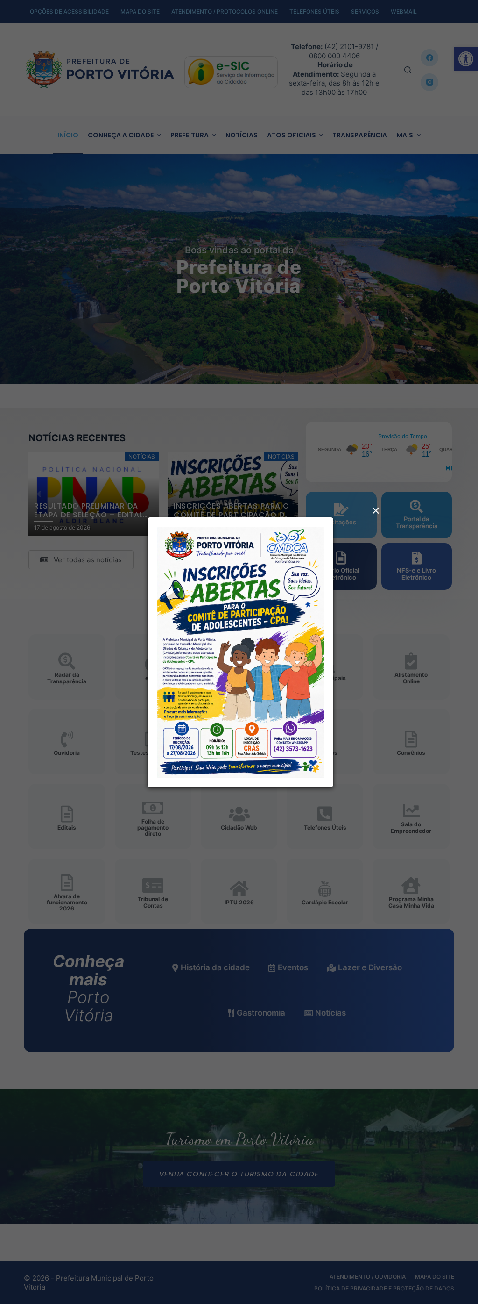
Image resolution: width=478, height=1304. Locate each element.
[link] (240, 651)
